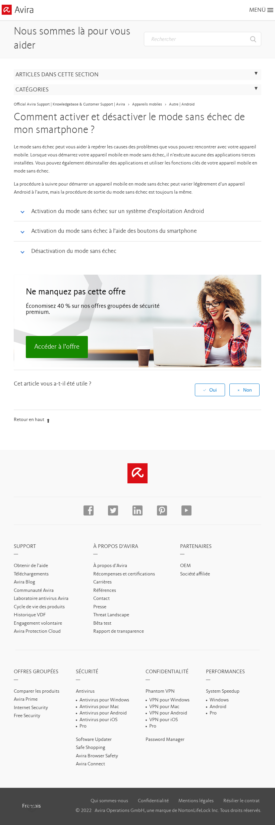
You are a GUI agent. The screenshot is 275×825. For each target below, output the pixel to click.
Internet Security (31, 707)
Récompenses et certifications (124, 574)
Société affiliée (195, 574)
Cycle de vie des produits (39, 607)
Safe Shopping (90, 747)
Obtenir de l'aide (31, 565)
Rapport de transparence (118, 631)
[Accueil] (17, 11)
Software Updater (94, 739)
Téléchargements (31, 574)
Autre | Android (182, 104)
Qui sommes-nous (109, 801)
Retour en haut (29, 419)
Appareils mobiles (147, 104)
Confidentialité (153, 801)
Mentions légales (196, 801)
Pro (83, 726)
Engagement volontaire (38, 623)
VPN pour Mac (164, 706)
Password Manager (165, 739)
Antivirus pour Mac (99, 706)
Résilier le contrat (241, 801)
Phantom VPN (160, 691)
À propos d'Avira (110, 565)
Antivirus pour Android (103, 713)
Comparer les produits (36, 691)
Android (218, 706)
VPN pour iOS (163, 720)
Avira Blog (24, 582)
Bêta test (102, 623)
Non (247, 390)
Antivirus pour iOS (98, 720)
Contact (101, 598)
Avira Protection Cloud (37, 631)
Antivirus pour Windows (104, 700)
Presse (99, 607)
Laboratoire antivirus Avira (41, 598)
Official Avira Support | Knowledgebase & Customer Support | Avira (69, 104)
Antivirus (85, 691)
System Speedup (222, 691)
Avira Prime (26, 699)
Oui (213, 390)
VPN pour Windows (169, 700)
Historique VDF (30, 615)
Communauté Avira (34, 590)
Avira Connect (90, 764)
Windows (219, 700)
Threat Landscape (111, 615)
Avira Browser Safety (97, 756)
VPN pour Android (168, 713)
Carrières (102, 582)
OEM (185, 565)
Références (104, 590)
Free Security (27, 715)
